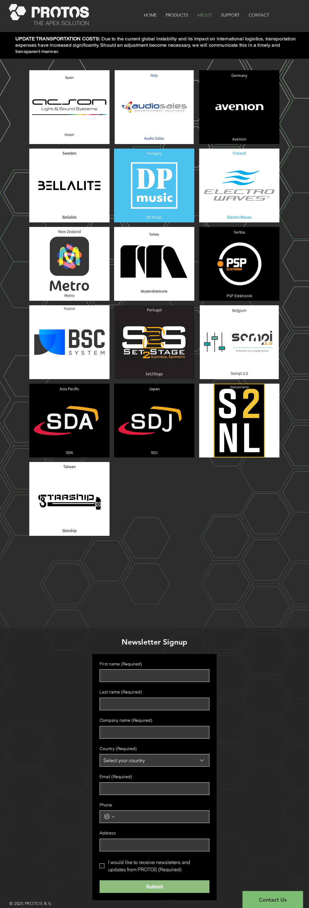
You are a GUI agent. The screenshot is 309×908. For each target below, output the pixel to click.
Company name (126, 720)
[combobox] (154, 760)
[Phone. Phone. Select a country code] (110, 816)
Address (108, 833)
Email (116, 776)
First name (121, 664)
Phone (106, 805)
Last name (121, 692)
